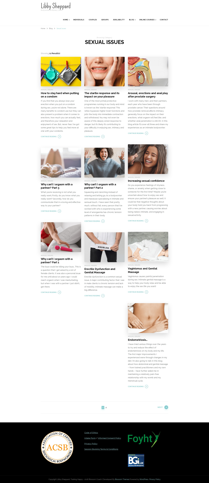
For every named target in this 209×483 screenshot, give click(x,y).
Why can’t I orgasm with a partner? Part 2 (100, 186)
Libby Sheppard (56, 6)
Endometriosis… (137, 339)
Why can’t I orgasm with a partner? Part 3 (56, 186)
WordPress (144, 479)
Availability (119, 20)
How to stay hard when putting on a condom (60, 95)
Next (160, 407)
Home (65, 20)
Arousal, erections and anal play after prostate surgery (148, 95)
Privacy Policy (90, 444)
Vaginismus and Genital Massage (142, 270)
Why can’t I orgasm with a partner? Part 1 (56, 260)
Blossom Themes (122, 479)
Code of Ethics (91, 433)
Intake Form (90, 438)
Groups (105, 20)
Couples (93, 20)
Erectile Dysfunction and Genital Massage (99, 270)
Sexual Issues (47, 89)
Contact (164, 20)
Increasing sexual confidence (146, 180)
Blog (131, 20)
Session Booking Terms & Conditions (101, 449)
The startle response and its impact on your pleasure (101, 95)
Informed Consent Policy (109, 438)
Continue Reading (48, 136)
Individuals (78, 20)
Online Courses (147, 20)
